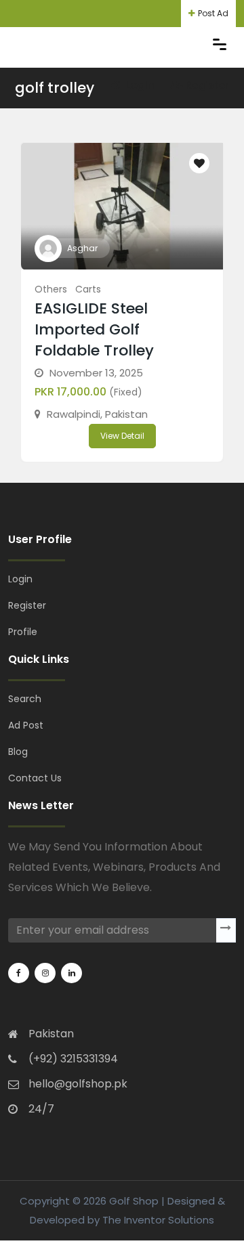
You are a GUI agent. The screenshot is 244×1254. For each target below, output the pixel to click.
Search (24, 699)
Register (207, 85)
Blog (18, 751)
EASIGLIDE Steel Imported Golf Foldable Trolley (94, 329)
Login (139, 85)
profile (22, 632)
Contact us (35, 778)
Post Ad (213, 13)
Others (51, 289)
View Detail (122, 435)
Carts (88, 289)
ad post (25, 725)
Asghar (82, 248)
